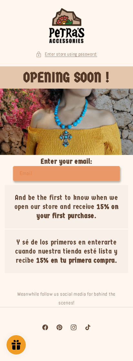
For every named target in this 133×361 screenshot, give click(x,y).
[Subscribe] (113, 173)
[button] (66, 54)
